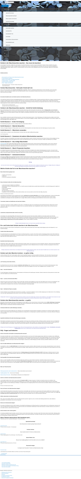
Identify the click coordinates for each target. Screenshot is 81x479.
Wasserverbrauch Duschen (5, 374)
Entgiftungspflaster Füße (4, 372)
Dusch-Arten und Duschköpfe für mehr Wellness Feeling (10, 465)
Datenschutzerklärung (5, 473)
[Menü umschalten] (42, 11)
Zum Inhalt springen (3, 0)
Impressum (3, 474)
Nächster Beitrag (3, 454)
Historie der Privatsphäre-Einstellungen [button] (7, 477)
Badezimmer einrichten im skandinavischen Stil (9, 464)
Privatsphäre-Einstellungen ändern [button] (7, 475)
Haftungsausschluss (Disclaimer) (7, 472)
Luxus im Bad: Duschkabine (6, 462)
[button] (4, 58)
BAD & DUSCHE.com (6, 4)
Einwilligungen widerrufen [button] (5, 476)
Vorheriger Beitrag (3, 453)
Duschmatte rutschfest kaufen (6, 463)
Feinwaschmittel (3, 143)
